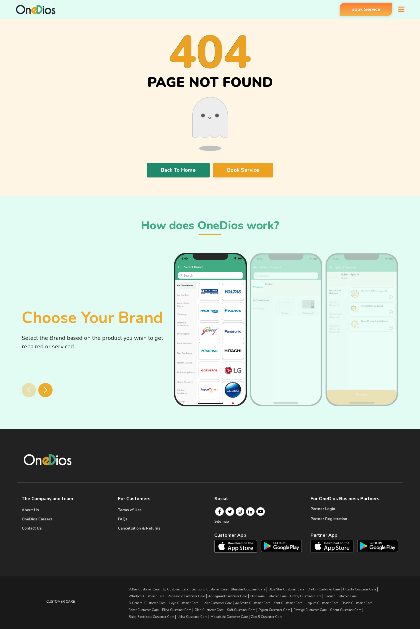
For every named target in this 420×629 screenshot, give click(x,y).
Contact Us (32, 528)
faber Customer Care (144, 610)
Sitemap (221, 521)
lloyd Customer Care (183, 603)
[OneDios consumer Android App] (281, 546)
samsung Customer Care (209, 589)
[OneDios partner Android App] (377, 545)
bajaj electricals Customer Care (151, 617)
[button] (45, 390)
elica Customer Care (176, 610)
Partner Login (323, 509)
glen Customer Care (209, 610)
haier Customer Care (217, 603)
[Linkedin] (250, 511)
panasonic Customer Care (186, 596)
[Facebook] (219, 511)
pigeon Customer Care (274, 610)
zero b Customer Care (266, 617)
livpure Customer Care (322, 603)
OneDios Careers (37, 519)
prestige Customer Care (310, 610)
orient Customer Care (345, 610)
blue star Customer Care (286, 589)
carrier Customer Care (341, 596)
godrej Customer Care (305, 596)
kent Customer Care (288, 603)
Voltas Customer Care (144, 589)
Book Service (365, 9)
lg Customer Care (175, 589)
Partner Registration (329, 519)
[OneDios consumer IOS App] (238, 546)
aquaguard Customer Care (227, 596)
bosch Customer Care (357, 603)
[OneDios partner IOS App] (334, 546)
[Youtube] (260, 511)
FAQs (122, 519)
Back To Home (178, 170)
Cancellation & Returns (139, 528)
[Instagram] (240, 511)
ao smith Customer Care (252, 603)
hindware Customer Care (268, 596)
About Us (30, 510)
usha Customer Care (192, 617)
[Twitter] (230, 511)
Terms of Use (130, 510)
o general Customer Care (147, 603)
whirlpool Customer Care (146, 596)
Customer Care (60, 601)
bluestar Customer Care (248, 589)
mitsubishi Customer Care (229, 617)
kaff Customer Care (241, 610)
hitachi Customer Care (359, 589)
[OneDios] (36, 9)
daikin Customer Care (324, 589)
